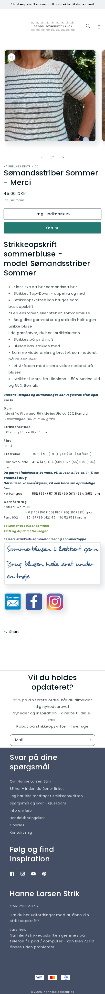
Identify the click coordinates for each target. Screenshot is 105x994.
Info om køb (21, 810)
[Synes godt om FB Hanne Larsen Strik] (34, 613)
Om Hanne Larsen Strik (31, 781)
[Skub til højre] (63, 157)
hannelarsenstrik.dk (59, 992)
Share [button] (14, 631)
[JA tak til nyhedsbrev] (89, 740)
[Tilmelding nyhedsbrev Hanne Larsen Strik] (13, 613)
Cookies (17, 825)
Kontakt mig (21, 832)
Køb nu (52, 227)
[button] (6, 26)
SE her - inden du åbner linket (37, 788)
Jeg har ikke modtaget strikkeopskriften (46, 795)
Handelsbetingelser (27, 817)
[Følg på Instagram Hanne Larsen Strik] (55, 613)
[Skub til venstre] (41, 157)
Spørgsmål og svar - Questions (38, 803)
